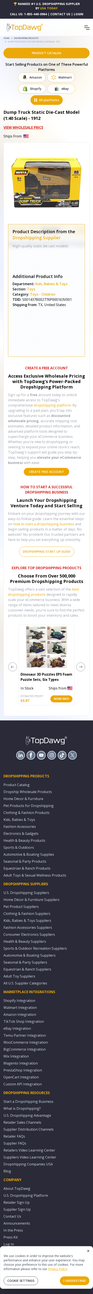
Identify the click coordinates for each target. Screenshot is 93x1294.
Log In (8, 1244)
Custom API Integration (22, 1084)
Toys (31, 289)
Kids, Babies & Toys (51, 283)
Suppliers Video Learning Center (29, 1157)
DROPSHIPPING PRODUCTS (26, 38)
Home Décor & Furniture (23, 798)
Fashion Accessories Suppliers (27, 927)
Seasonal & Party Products (24, 861)
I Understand (74, 1281)
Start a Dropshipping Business (28, 1101)
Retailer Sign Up (16, 1202)
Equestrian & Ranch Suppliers (27, 969)
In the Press (13, 1230)
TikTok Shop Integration (23, 1021)
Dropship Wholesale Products (27, 791)
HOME (6, 38)
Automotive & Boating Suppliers (29, 955)
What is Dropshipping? (22, 1108)
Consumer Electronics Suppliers (29, 934)
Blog (7, 1171)
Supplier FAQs (14, 1143)
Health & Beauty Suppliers (24, 941)
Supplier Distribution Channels (28, 1129)
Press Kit (10, 1237)
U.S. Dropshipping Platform (25, 1195)
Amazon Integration (19, 1014)
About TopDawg (16, 1188)
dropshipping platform (52, 405)
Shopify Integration (19, 1000)
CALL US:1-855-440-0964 (28, 14)
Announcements (16, 1223)
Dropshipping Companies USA (28, 1164)
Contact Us (12, 1216)
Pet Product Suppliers (21, 906)
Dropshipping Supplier (37, 238)
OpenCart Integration (21, 1077)
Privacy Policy (57, 1269)
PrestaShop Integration (22, 1070)
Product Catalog (16, 784)
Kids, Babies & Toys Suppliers (27, 920)
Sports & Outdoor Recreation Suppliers (35, 948)
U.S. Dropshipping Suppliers (26, 892)
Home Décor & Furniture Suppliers (31, 899)
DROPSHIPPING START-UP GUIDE (47, 551)
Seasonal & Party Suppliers (25, 962)
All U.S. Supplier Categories (25, 983)
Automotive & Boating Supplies (28, 854)
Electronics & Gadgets (20, 833)
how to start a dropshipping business (43, 524)
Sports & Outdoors (18, 847)
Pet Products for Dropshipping (28, 805)
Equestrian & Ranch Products (26, 868)
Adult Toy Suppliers (19, 976)
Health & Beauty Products (24, 840)
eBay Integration (17, 1028)
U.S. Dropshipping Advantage (27, 1115)
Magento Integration (20, 1063)
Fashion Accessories (19, 826)
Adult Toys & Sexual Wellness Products (34, 875)
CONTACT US (60, 14)
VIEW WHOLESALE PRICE (23, 127)
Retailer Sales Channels (22, 1122)
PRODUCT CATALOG (46, 53)
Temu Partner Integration (24, 1035)
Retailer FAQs (14, 1136)
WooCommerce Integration (25, 1042)
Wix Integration (16, 1056)
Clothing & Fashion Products (26, 812)
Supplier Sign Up (17, 1209)
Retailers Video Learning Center (29, 1150)
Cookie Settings (20, 1281)
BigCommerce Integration (24, 1049)
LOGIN (78, 14)
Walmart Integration (20, 1007)
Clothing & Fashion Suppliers (26, 913)
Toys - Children (42, 294)
